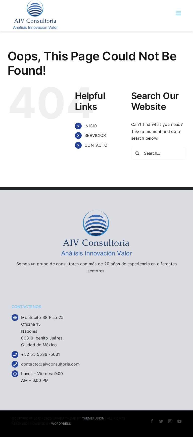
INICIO (90, 125)
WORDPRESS (61, 423)
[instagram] (170, 421)
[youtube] (179, 421)
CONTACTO (95, 145)
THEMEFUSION (93, 418)
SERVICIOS (95, 135)
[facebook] (152, 421)
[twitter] (161, 421)
